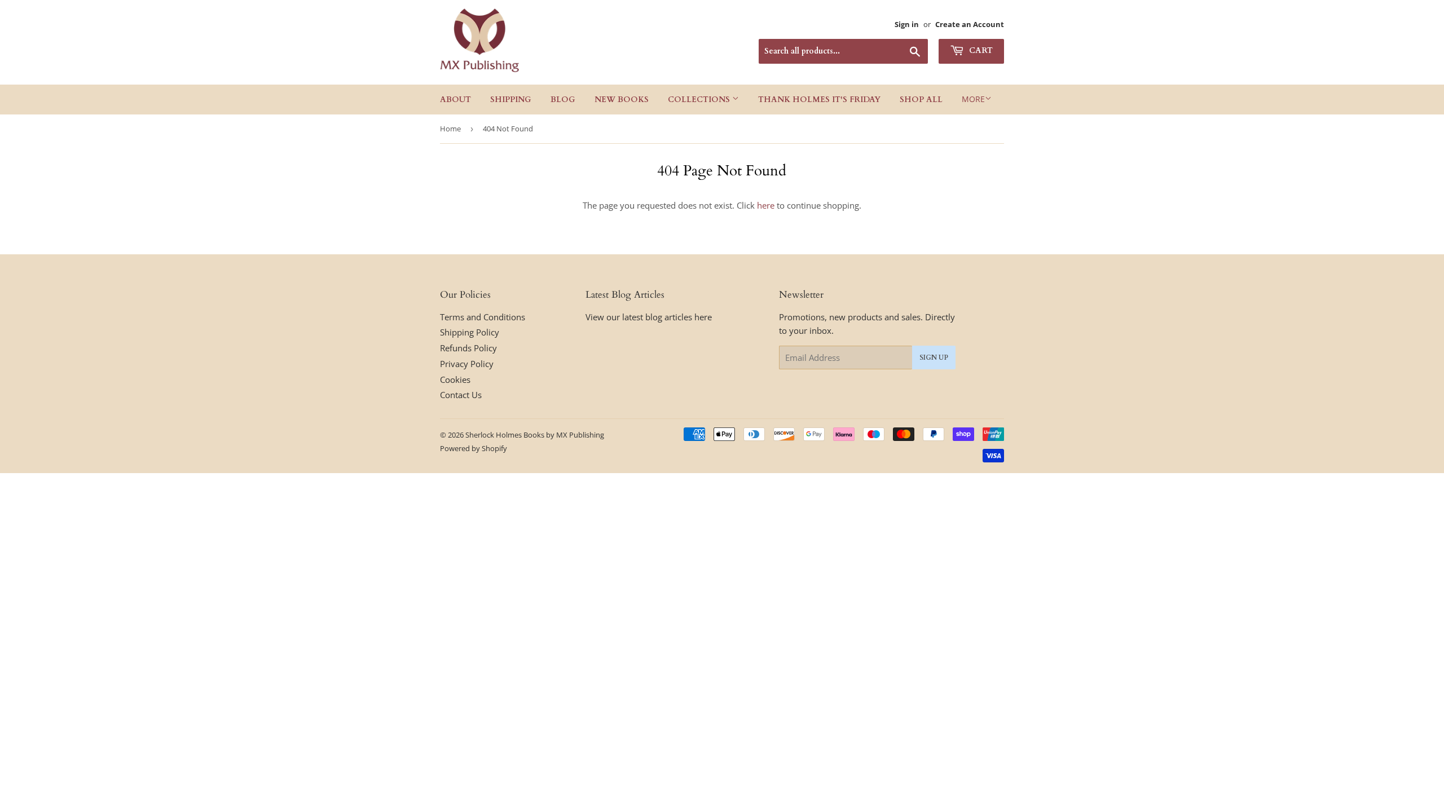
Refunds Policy (468, 348)
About (455, 99)
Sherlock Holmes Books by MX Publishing (534, 435)
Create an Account (969, 24)
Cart (980, 50)
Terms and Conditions (482, 317)
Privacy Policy (467, 363)
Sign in (907, 24)
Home (450, 128)
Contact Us (461, 394)
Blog (563, 99)
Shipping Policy (469, 332)
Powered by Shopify (473, 448)
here (765, 205)
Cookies (455, 379)
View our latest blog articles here (648, 317)
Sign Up (933, 357)
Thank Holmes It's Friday (819, 99)
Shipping (510, 99)
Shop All (921, 99)
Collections (700, 99)
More (973, 99)
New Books (622, 99)
